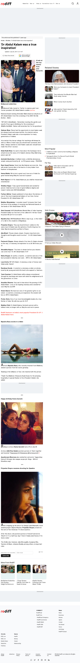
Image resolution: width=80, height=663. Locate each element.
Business (61, 615)
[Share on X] (35, 660)
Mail (27, 3)
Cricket (60, 622)
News (31, 3)
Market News (4, 641)
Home (24, 3)
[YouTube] (45, 660)
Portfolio (3, 646)
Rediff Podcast (63, 631)
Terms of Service (27, 654)
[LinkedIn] (49, 660)
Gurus (51, 3)
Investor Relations (38, 654)
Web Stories (50, 210)
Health (16, 636)
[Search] (72, 3)
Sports (60, 620)
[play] (62, 219)
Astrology (61, 629)
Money (37, 3)
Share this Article (9, 55)
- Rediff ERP (39, 627)
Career (16, 641)
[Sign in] (77, 3)
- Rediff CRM (39, 624)
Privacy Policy (18, 654)
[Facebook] (38, 660)
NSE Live (3, 638)
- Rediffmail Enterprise (42, 617)
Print (41, 552)
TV (53, 3)
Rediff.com (62, 654)
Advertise (11, 654)
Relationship (17, 643)
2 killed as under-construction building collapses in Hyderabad (62, 152)
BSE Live (3, 636)
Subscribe (6, 555)
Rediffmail (39, 613)
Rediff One (39, 615)
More (57, 3)
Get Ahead (61, 624)
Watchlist (3, 643)
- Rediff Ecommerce (41, 620)
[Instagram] (42, 660)
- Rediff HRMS (40, 622)
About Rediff (2, 654)
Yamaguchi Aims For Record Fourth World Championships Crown (60, 157)
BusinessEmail (45, 3)
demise (32, 110)
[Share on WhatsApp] (31, 660)
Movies (8, 40)
